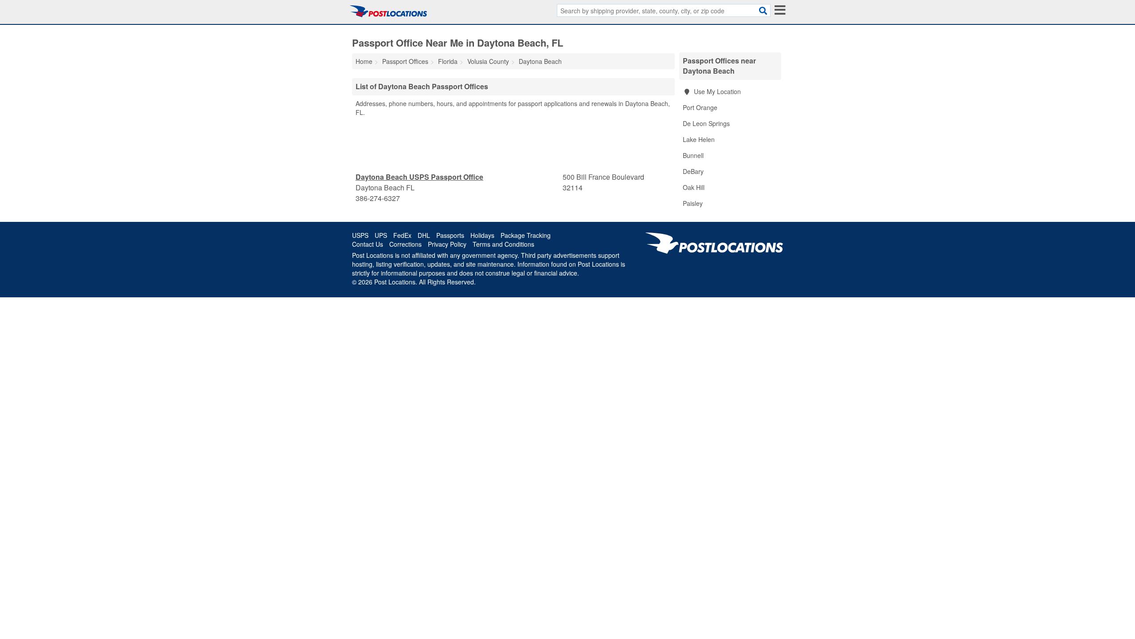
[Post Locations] (388, 11)
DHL (424, 235)
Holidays (482, 235)
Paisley (693, 203)
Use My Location (716, 91)
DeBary (693, 171)
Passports (450, 235)
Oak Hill (693, 187)
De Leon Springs (706, 123)
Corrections (405, 244)
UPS (381, 235)
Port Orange (700, 107)
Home (364, 61)
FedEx (402, 235)
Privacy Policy (447, 244)
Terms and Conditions (503, 244)
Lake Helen (699, 139)
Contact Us (367, 244)
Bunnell (693, 155)
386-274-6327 (378, 198)
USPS (360, 235)
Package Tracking (526, 235)
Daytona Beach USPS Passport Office (419, 177)
